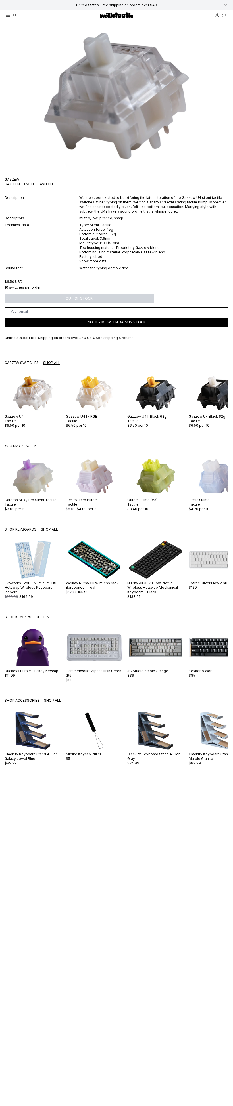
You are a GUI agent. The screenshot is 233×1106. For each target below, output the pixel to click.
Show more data (93, 261)
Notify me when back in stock (117, 322)
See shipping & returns (115, 338)
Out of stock (79, 298)
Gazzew (12, 179)
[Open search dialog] (15, 15)
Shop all (51, 363)
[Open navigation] (8, 15)
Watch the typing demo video (103, 268)
